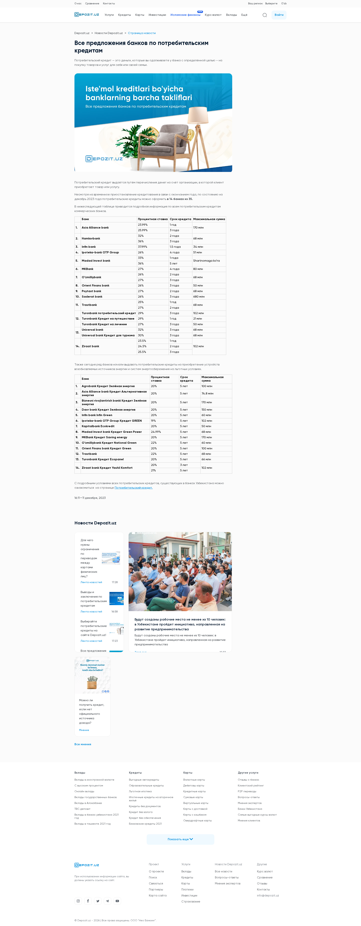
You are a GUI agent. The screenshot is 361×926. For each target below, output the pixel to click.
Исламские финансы (185, 15)
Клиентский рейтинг (251, 785)
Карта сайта (158, 895)
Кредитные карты (194, 791)
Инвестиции (157, 15)
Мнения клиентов (249, 820)
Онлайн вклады (84, 791)
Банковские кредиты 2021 (145, 824)
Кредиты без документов (145, 806)
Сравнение (92, 3)
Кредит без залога (140, 812)
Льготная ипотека (140, 791)
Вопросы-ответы (249, 797)
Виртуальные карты (195, 803)
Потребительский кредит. (134, 487)
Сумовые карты (193, 797)
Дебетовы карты (193, 785)
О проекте (156, 871)
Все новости (223, 871)
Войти (279, 15)
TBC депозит (82, 809)
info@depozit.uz (268, 895)
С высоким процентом (88, 785)
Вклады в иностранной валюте (94, 780)
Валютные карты (194, 780)
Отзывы (262, 883)
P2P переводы (247, 791)
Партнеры (156, 889)
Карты (139, 15)
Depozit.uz (81, 33)
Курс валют (213, 15)
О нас (77, 3)
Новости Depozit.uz (109, 33)
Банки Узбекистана (250, 809)
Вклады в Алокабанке (88, 803)
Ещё (244, 15)
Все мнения (82, 744)
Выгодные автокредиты (144, 780)
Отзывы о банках (248, 780)
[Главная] (86, 15)
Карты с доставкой (195, 809)
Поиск (153, 877)
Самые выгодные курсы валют (257, 815)
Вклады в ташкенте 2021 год (92, 824)
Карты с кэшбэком (194, 815)
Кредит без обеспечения (145, 818)
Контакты (109, 3)
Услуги (109, 15)
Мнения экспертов (250, 803)
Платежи (187, 889)
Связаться (156, 883)
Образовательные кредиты (146, 785)
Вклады (231, 15)
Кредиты (124, 15)
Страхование (190, 901)
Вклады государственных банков (95, 797)
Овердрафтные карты (197, 820)
